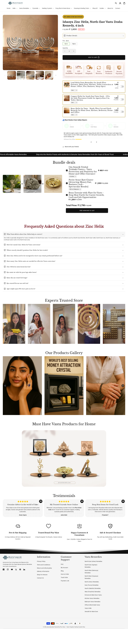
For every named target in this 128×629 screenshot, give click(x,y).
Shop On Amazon (42, 574)
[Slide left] (5, 75)
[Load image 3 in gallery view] (30, 75)
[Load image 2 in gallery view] (21, 75)
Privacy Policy (41, 561)
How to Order (65, 574)
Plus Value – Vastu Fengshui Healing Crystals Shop (72, 627)
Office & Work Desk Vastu (92, 605)
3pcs (66, 43)
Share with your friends (72, 146)
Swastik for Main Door (91, 611)
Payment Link (65, 580)
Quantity (65, 48)
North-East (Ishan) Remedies (93, 561)
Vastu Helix (88, 608)
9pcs (74, 43)
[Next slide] (96, 142)
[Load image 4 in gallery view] (40, 75)
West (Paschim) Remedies (92, 591)
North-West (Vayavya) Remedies (91, 577)
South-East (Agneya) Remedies (91, 566)
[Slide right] (56, 75)
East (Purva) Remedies (91, 585)
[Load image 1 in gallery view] (11, 75)
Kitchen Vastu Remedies (92, 598)
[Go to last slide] (91, 142)
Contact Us (40, 578)
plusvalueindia (50, 627)
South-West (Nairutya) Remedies (91, 572)
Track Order (64, 577)
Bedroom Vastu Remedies (92, 601)
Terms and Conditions (43, 565)
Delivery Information (43, 571)
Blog (62, 571)
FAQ (62, 564)
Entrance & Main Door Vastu (93, 595)
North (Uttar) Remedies (92, 582)
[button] (116, 3)
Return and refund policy (44, 568)
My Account (64, 567)
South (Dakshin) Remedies (93, 588)
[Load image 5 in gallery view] (49, 75)
